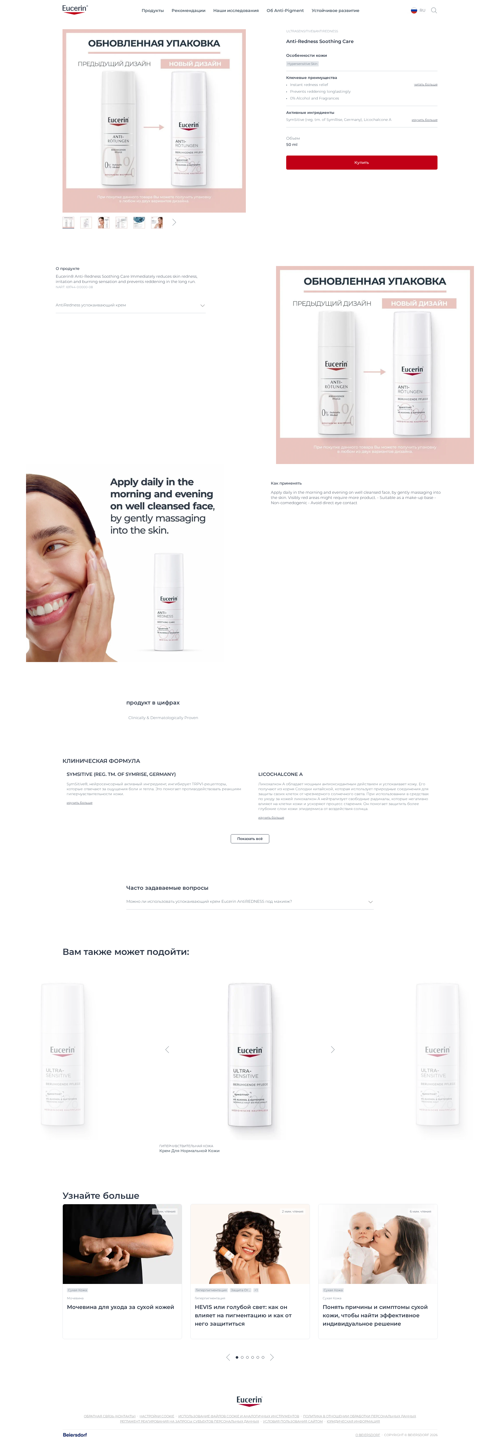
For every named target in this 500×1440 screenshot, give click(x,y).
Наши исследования (236, 10)
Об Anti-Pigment (285, 10)
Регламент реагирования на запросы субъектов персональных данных (189, 1421)
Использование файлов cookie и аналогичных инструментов (238, 1416)
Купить (361, 162)
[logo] (75, 10)
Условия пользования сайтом (293, 1421)
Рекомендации (188, 10)
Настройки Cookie (157, 1416)
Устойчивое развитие (335, 10)
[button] (131, 305)
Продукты (153, 10)
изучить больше (425, 120)
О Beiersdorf (367, 1435)
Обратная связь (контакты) (110, 1416)
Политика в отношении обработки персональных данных (359, 1416)
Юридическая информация (353, 1421)
